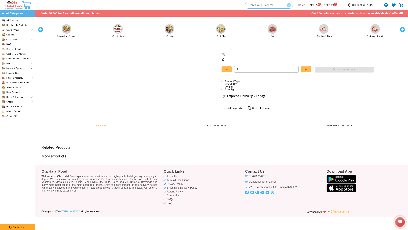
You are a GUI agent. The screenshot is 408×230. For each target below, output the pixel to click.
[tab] (97, 125)
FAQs (170, 199)
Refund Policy (175, 191)
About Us (172, 176)
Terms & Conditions (178, 180)
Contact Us (173, 195)
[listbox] (17, 68)
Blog (169, 203)
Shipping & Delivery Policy (182, 187)
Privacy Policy (175, 184)
